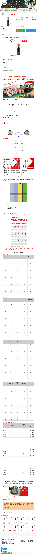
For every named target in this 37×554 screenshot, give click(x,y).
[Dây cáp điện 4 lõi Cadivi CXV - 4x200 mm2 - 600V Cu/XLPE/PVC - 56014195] (15, 518)
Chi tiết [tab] (3, 34)
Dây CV (17, 533)
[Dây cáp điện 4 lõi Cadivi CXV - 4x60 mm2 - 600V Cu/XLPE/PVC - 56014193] (27, 518)
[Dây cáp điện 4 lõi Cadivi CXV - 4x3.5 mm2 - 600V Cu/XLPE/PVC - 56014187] (27, 526)
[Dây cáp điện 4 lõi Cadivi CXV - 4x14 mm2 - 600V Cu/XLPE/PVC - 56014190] (9, 526)
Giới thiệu (7, 10)
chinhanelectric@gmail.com (6, 544)
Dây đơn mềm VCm (21, 533)
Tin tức (15, 10)
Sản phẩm (11, 10)
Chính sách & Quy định (20, 10)
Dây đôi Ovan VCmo (30, 533)
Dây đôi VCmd (25, 533)
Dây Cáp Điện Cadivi (13, 533)
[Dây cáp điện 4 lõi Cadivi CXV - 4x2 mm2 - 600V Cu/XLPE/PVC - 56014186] (32, 526)
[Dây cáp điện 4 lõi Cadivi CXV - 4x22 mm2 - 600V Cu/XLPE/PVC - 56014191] (4, 526)
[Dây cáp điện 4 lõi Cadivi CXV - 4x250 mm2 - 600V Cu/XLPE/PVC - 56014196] (9, 518)
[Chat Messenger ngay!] (1, 548)
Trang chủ (3, 10)
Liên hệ (22, 534)
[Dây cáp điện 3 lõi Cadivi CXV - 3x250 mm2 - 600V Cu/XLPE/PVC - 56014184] (8, 20)
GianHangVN (34, 553)
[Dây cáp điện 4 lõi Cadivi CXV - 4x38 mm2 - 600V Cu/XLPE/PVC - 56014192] (32, 518)
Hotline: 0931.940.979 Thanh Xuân (7, 552)
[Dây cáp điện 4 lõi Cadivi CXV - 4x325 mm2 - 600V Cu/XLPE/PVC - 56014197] (4, 518)
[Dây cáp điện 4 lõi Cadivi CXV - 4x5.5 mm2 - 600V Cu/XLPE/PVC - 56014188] (21, 526)
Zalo (1, 550)
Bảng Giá (26, 10)
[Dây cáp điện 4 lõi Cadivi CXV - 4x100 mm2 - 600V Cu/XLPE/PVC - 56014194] (21, 518)
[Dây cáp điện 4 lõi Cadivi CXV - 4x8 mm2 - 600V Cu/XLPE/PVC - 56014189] (15, 526)
